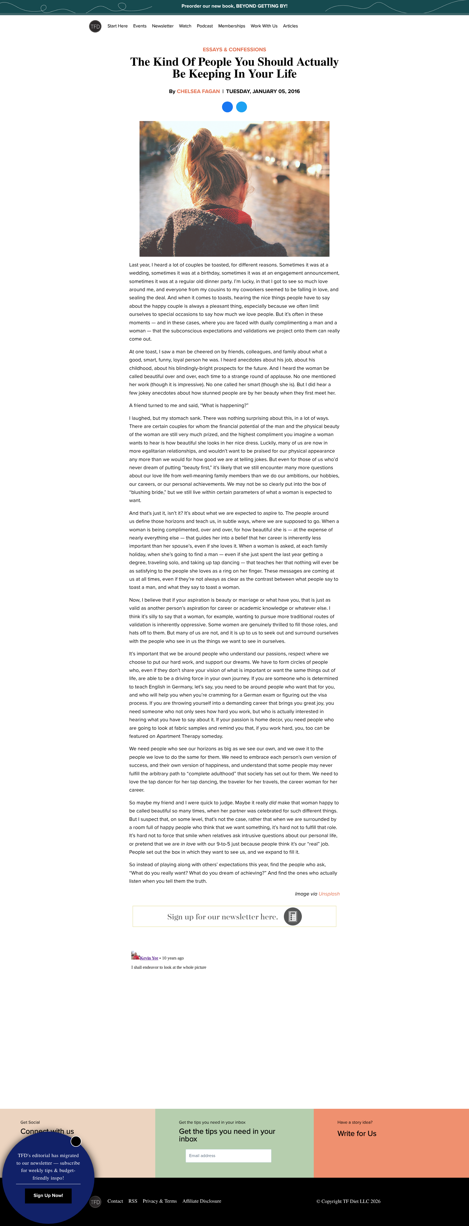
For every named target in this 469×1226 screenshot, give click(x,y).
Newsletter (163, 26)
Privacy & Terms (160, 1201)
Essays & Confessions (234, 49)
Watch (185, 26)
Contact (115, 1201)
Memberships (231, 26)
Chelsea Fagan (198, 91)
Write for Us (358, 1133)
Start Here (117, 26)
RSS (133, 1201)
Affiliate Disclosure (201, 1201)
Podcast (205, 26)
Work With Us (264, 26)
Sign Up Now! (48, 1196)
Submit (279, 1156)
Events (140, 26)
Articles (290, 26)
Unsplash (329, 894)
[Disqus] (234, 1016)
